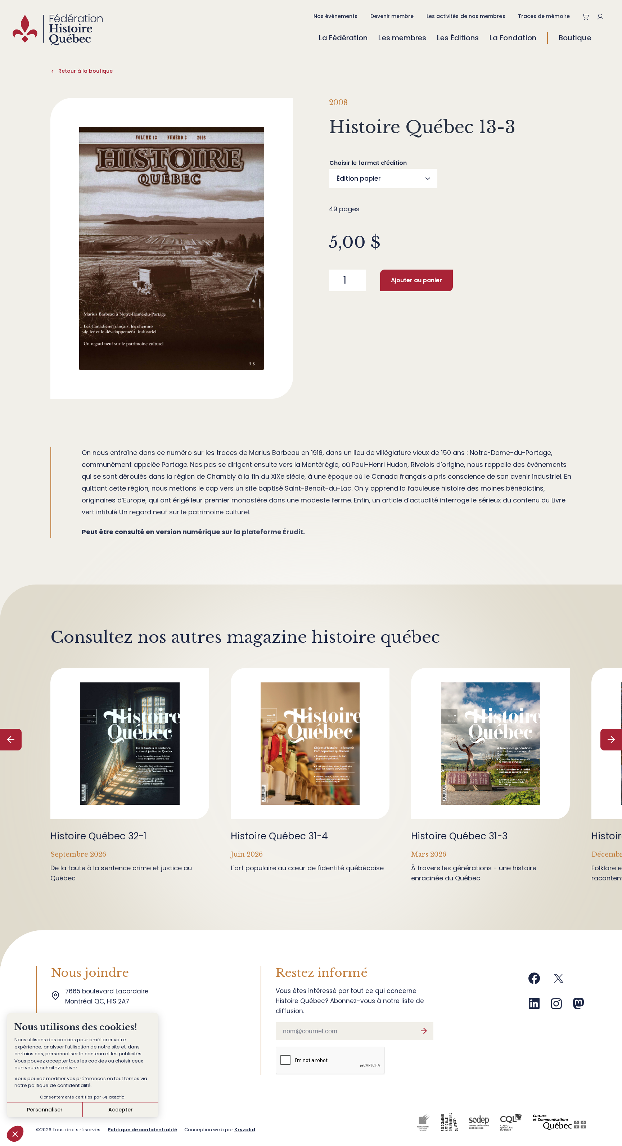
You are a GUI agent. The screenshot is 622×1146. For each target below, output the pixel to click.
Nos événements (336, 16)
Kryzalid (244, 1129)
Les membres (402, 38)
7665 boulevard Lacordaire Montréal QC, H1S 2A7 (108, 996)
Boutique (575, 38)
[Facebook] (534, 980)
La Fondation (513, 38)
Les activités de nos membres (466, 16)
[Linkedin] (534, 1006)
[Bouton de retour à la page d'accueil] (58, 31)
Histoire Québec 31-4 (279, 836)
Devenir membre (392, 16)
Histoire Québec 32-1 (98, 836)
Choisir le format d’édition (368, 163)
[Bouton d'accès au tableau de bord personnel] (603, 16)
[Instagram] (556, 1006)
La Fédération (343, 38)
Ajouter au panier (416, 280)
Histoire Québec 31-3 (459, 836)
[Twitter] (559, 980)
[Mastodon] (578, 1006)
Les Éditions (458, 38)
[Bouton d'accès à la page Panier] (586, 16)
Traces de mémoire (544, 16)
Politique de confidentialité (142, 1129)
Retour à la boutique (85, 71)
